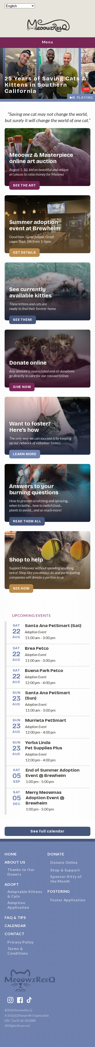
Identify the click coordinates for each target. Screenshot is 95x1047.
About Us (15, 862)
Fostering (59, 891)
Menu (47, 42)
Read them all (27, 521)
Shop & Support (65, 870)
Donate (56, 854)
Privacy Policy (20, 942)
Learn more (24, 454)
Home (11, 854)
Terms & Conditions (17, 950)
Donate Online (63, 862)
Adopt (12, 884)
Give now (22, 387)
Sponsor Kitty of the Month (66, 878)
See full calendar (47, 831)
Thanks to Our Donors (21, 871)
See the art (24, 185)
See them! (22, 320)
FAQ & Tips (15, 917)
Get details (24, 253)
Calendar (15, 925)
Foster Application (67, 900)
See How (21, 588)
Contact (14, 933)
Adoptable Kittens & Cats (24, 893)
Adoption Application (18, 904)
